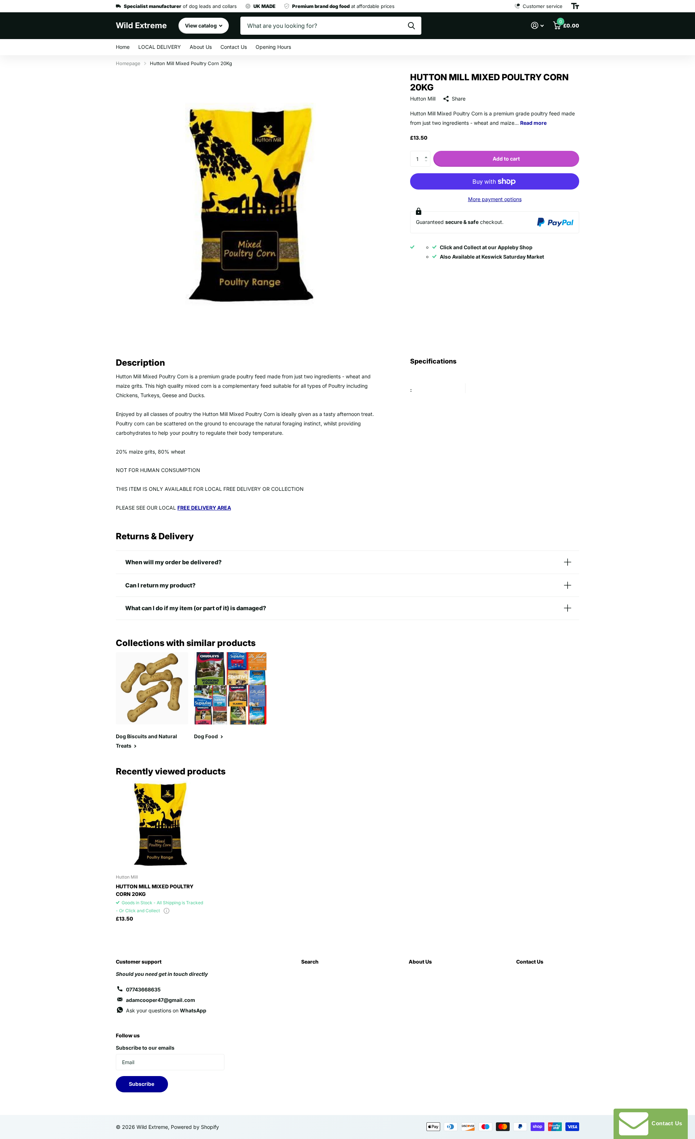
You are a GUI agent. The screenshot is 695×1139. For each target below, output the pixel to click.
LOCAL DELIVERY (159, 47)
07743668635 (143, 989)
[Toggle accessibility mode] (575, 6)
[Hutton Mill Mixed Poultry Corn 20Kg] (160, 824)
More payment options (495, 199)
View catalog (201, 25)
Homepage (128, 63)
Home (123, 47)
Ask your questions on (166, 1010)
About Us (201, 47)
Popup (166, 910)
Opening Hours (273, 47)
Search (310, 962)
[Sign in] (537, 25)
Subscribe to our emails (145, 1048)
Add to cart (506, 159)
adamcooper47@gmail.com (160, 1000)
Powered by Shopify (195, 1127)
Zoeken (411, 26)
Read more (533, 123)
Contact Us (233, 47)
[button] (427, 153)
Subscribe (142, 1084)
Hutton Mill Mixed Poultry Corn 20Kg (155, 890)
